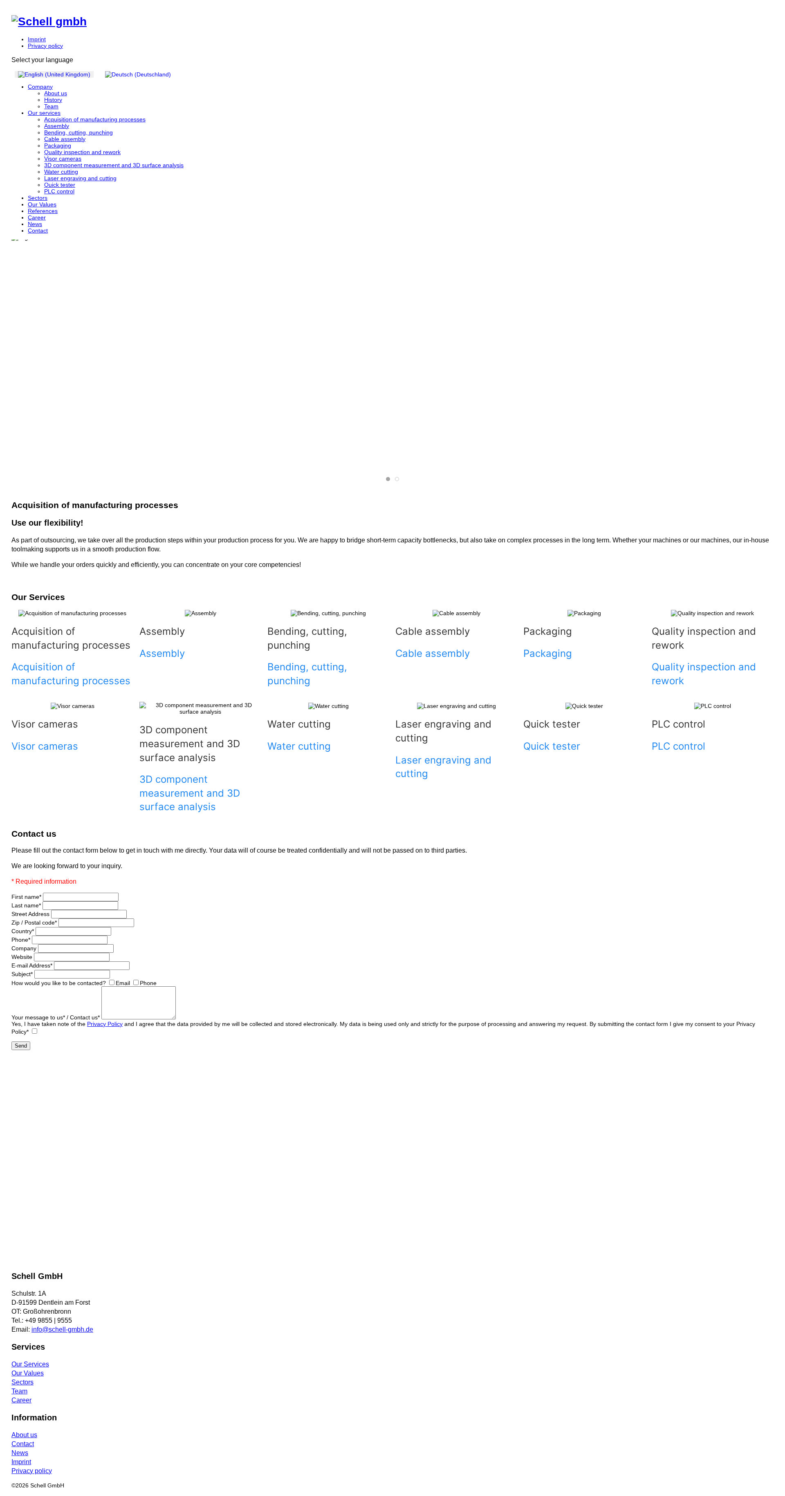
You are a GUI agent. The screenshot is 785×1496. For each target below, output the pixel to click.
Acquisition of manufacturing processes (95, 119)
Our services (44, 113)
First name (26, 897)
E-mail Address (31, 965)
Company (40, 86)
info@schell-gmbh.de (62, 1329)
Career (37, 217)
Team (51, 106)
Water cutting (61, 171)
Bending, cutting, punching (78, 132)
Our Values (42, 204)
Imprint (37, 39)
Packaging (57, 145)
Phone (20, 939)
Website (21, 957)
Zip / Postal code (34, 922)
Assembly (56, 126)
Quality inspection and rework (82, 152)
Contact (38, 230)
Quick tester (59, 184)
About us (55, 93)
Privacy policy (45, 46)
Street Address (30, 914)
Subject (22, 974)
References (43, 211)
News (35, 224)
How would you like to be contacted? (58, 983)
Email (123, 983)
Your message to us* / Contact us (55, 1017)
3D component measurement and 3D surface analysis (114, 165)
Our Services (30, 1364)
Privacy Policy (105, 1024)
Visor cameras (62, 158)
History (53, 99)
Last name (26, 905)
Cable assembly (64, 139)
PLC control (59, 191)
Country (22, 931)
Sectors (37, 198)
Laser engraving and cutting (80, 178)
